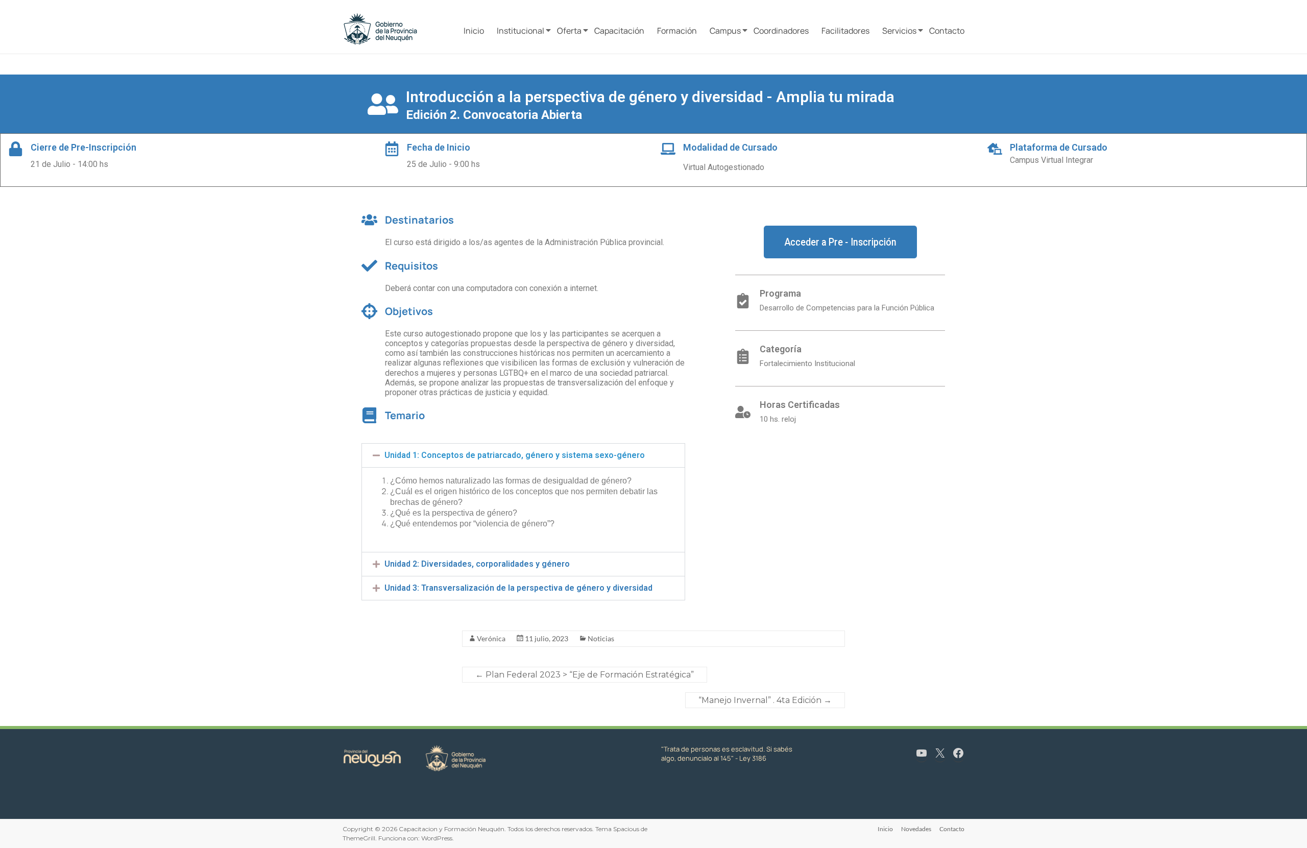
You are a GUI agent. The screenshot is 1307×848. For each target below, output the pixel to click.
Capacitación (619, 30)
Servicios (899, 30)
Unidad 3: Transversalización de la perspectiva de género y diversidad (518, 588)
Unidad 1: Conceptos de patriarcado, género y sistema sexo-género (514, 455)
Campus (725, 30)
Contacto (946, 30)
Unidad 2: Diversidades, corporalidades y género (477, 564)
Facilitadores (845, 30)
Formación (677, 30)
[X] (940, 753)
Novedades (916, 829)
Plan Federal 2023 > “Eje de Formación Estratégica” (584, 675)
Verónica (491, 638)
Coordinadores (781, 30)
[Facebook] (958, 753)
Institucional (520, 30)
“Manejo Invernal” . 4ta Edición (765, 700)
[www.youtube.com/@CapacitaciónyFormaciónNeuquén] (921, 753)
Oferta (569, 30)
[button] (523, 455)
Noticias (601, 638)
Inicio (474, 30)
